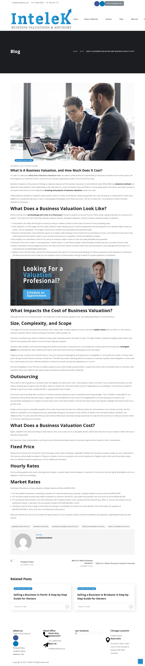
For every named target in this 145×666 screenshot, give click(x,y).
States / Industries (91, 19)
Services (109, 19)
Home (76, 19)
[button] (114, 3)
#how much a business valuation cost (65, 526)
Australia (116, 638)
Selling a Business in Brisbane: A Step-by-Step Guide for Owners (103, 596)
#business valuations (40, 526)
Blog (82, 51)
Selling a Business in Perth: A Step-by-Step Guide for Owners (40, 596)
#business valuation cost (21, 526)
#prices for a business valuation (93, 526)
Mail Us (52, 643)
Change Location (120, 630)
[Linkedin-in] (102, 3)
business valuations (24, 160)
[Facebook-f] (97, 3)
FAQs (121, 19)
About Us (134, 19)
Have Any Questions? (54, 634)
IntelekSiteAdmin (31, 166)
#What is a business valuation (118, 526)
